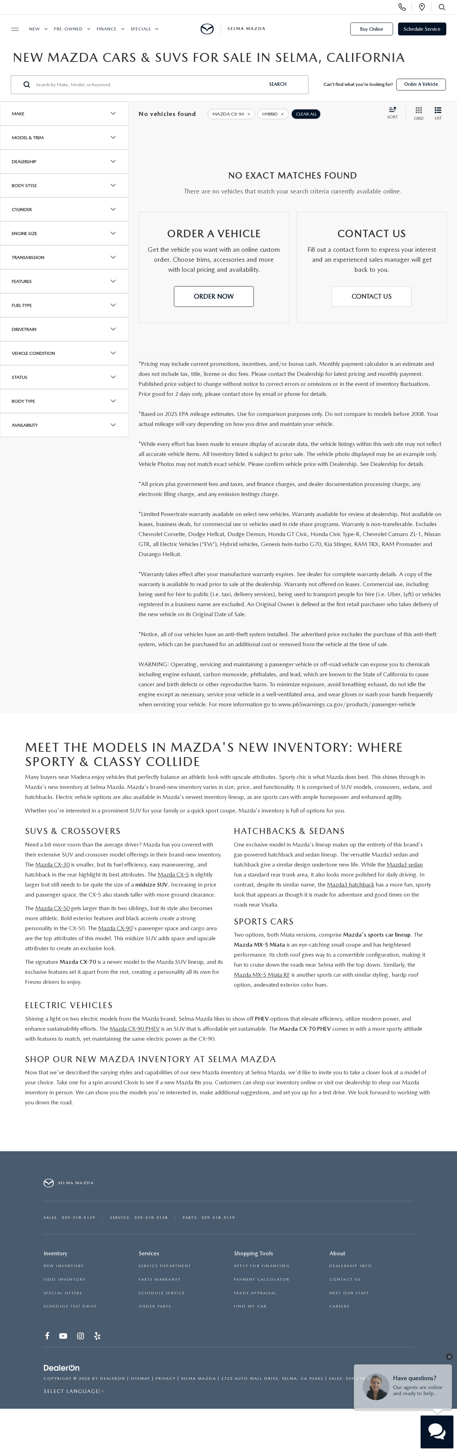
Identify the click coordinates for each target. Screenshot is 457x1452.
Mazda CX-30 (52, 864)
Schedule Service (422, 29)
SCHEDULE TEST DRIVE (70, 1306)
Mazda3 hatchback (350, 884)
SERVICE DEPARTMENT (165, 1266)
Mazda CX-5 (173, 874)
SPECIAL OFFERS (63, 1293)
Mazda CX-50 (52, 908)
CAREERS (339, 1306)
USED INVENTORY (65, 1279)
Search (278, 84)
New (34, 28)
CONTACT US (345, 1279)
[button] (214, 296)
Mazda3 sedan (405, 864)
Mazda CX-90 (115, 928)
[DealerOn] (62, 1368)
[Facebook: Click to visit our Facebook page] (48, 1337)
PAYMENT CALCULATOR (262, 1279)
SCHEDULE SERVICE (162, 1293)
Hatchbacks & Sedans (289, 831)
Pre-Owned (68, 28)
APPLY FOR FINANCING (262, 1266)
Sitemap (140, 1378)
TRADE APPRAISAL (255, 1293)
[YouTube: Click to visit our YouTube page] (64, 1337)
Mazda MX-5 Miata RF (262, 974)
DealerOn (112, 1378)
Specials (141, 28)
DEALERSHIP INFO (350, 1266)
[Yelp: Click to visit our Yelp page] (98, 1337)
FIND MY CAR (250, 1306)
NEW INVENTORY (64, 1266)
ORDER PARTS (155, 1306)
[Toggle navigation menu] (12, 29)
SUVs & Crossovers (73, 831)
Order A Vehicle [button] (421, 84)
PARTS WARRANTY (160, 1279)
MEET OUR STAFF (349, 1293)
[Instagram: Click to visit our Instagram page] (81, 1337)
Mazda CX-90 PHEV (135, 1028)
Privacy (166, 1378)
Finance (107, 28)
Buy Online (371, 29)
